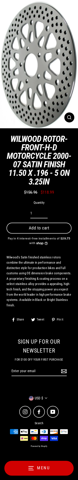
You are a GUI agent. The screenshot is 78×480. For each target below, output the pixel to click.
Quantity (39, 203)
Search (39, 423)
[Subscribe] (63, 371)
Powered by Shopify (39, 446)
